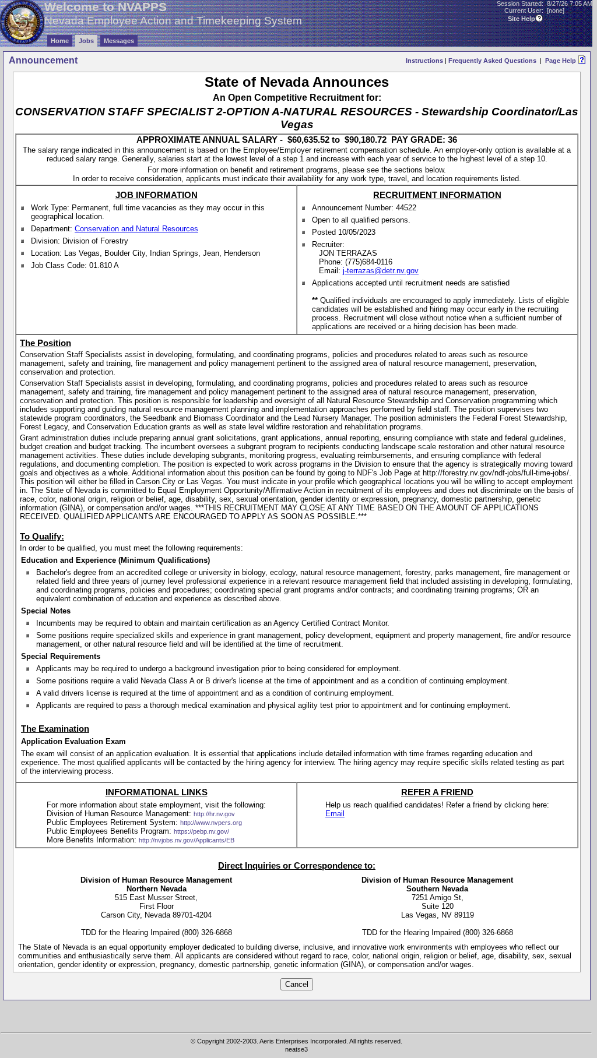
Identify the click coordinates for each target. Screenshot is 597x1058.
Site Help (521, 18)
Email (335, 813)
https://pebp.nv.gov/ (201, 831)
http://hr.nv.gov (214, 813)
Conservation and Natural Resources (136, 228)
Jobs (86, 40)
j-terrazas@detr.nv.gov (381, 270)
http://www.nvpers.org (211, 822)
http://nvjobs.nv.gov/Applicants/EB (186, 840)
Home (60, 40)
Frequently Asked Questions (492, 60)
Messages (119, 40)
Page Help (560, 60)
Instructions (424, 60)
